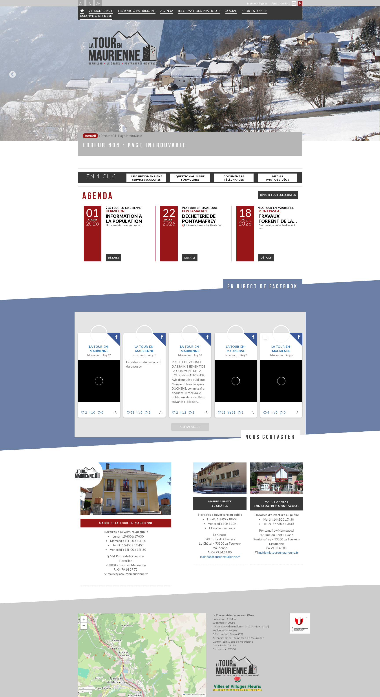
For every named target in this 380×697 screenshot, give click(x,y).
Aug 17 (107, 355)
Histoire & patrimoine (136, 11)
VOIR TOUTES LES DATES (279, 194)
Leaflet (187, 694)
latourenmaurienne (94, 355)
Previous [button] (11, 72)
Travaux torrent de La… (277, 218)
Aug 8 (243, 355)
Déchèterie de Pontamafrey (199, 218)
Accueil (90, 136)
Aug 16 (152, 355)
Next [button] (368, 72)
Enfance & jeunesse (96, 16)
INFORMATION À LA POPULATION (124, 218)
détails (113, 257)
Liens (274, 3)
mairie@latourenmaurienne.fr (220, 556)
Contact (285, 3)
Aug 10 (198, 355)
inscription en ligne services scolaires (146, 178)
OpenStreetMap (199, 694)
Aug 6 (289, 355)
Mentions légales (257, 3)
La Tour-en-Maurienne (99, 349)
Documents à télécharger (233, 178)
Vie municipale (101, 11)
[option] (190, 73)
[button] (83, 619)
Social (231, 11)
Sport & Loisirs (254, 11)
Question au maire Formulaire (190, 178)
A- (81, 3)
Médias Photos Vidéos (277, 178)
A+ (98, 3)
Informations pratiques (199, 11)
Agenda (166, 11)
